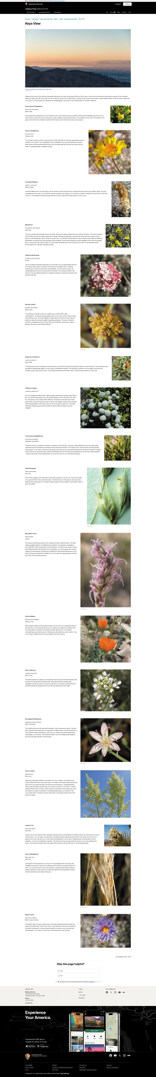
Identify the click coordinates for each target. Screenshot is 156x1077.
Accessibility (28, 1065)
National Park (36, 9)
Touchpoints (91, 981)
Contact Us (28, 1003)
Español (82, 997)
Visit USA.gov (64, 1073)
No (61, 975)
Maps (118, 12)
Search (118, 4)
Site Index (83, 995)
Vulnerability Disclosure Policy (88, 1070)
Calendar (124, 12)
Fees (129, 12)
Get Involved (57, 12)
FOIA (26, 1070)
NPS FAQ (55, 1070)
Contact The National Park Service (62, 1067)
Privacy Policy (29, 1067)
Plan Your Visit (30, 12)
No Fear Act (82, 1065)
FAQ (81, 992)
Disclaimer (82, 1067)
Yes (62, 971)
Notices (54, 1065)
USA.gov (109, 1065)
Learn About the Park (44, 12)
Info (107, 12)
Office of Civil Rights (112, 1067)
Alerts (112, 12)
